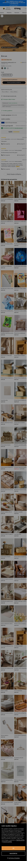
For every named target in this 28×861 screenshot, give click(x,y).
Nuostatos (13, 853)
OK (13, 848)
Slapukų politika (20, 840)
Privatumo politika (7, 841)
